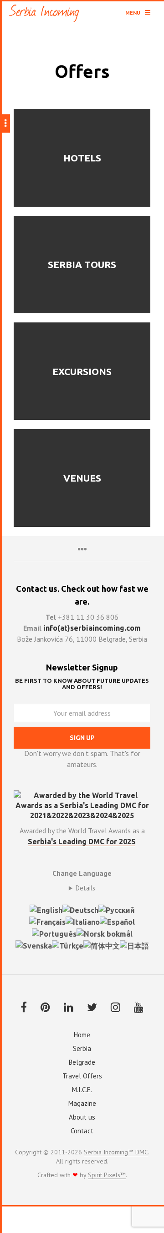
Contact (82, 1130)
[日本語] (134, 945)
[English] (46, 910)
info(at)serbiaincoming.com (92, 628)
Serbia (82, 1048)
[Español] (117, 921)
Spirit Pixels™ (107, 1175)
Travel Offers (82, 1076)
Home (82, 1034)
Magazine (82, 1103)
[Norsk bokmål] (105, 933)
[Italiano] (83, 921)
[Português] (54, 933)
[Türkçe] (67, 945)
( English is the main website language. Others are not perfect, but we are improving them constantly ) (82, 888)
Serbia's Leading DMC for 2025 (81, 841)
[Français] (47, 921)
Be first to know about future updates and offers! (82, 683)
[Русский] (116, 910)
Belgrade (82, 1062)
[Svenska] (33, 945)
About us (82, 1117)
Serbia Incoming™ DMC (116, 1152)
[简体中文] (101, 945)
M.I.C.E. (82, 1089)
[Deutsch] (80, 910)
